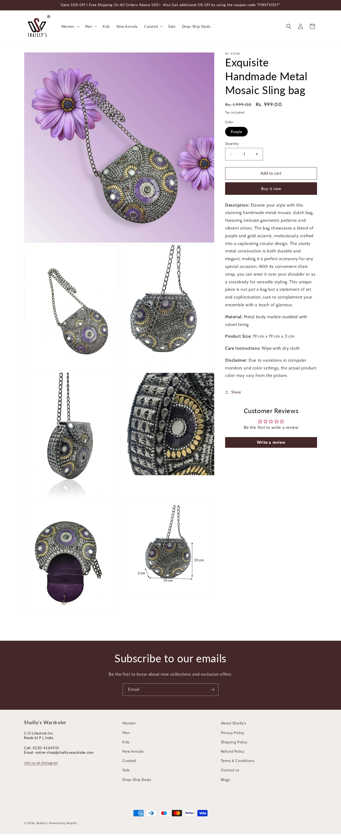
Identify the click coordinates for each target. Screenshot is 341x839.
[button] (70, 26)
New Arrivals (133, 751)
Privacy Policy (232, 732)
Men (126, 732)
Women (129, 723)
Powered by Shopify (63, 823)
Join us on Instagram (41, 763)
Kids (125, 742)
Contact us (230, 770)
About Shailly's (233, 723)
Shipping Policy (234, 742)
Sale (125, 770)
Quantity (232, 143)
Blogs (225, 779)
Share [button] (236, 392)
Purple (236, 131)
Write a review (271, 442)
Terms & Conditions (238, 760)
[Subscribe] (212, 689)
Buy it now (271, 188)
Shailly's (42, 823)
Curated (129, 760)
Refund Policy (233, 751)
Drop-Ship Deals (136, 779)
